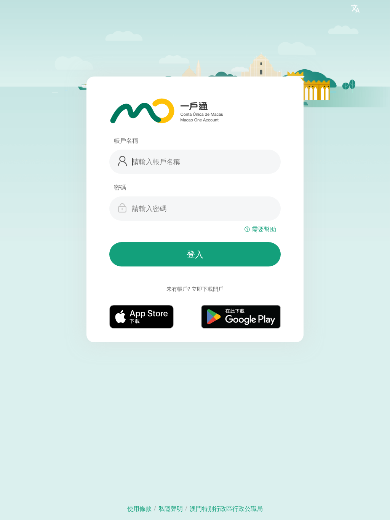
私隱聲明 (170, 508)
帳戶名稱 (126, 140)
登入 (195, 254)
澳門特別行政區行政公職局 (226, 508)
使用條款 (139, 508)
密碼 (120, 187)
